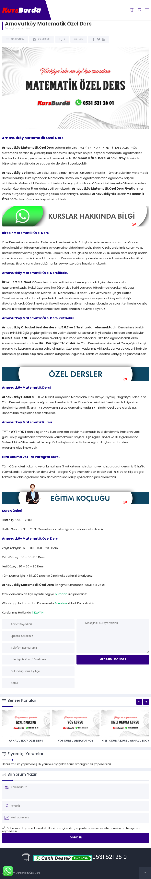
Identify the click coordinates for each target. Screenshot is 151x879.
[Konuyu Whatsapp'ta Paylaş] (103, 39)
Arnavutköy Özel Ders (26, 740)
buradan (61, 594)
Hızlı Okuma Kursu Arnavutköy (125, 740)
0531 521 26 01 (110, 857)
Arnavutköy (23, 28)
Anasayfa (10, 28)
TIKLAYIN (37, 612)
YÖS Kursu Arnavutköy (75, 740)
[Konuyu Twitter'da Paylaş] (98, 39)
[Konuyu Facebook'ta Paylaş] (93, 39)
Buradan (61, 603)
